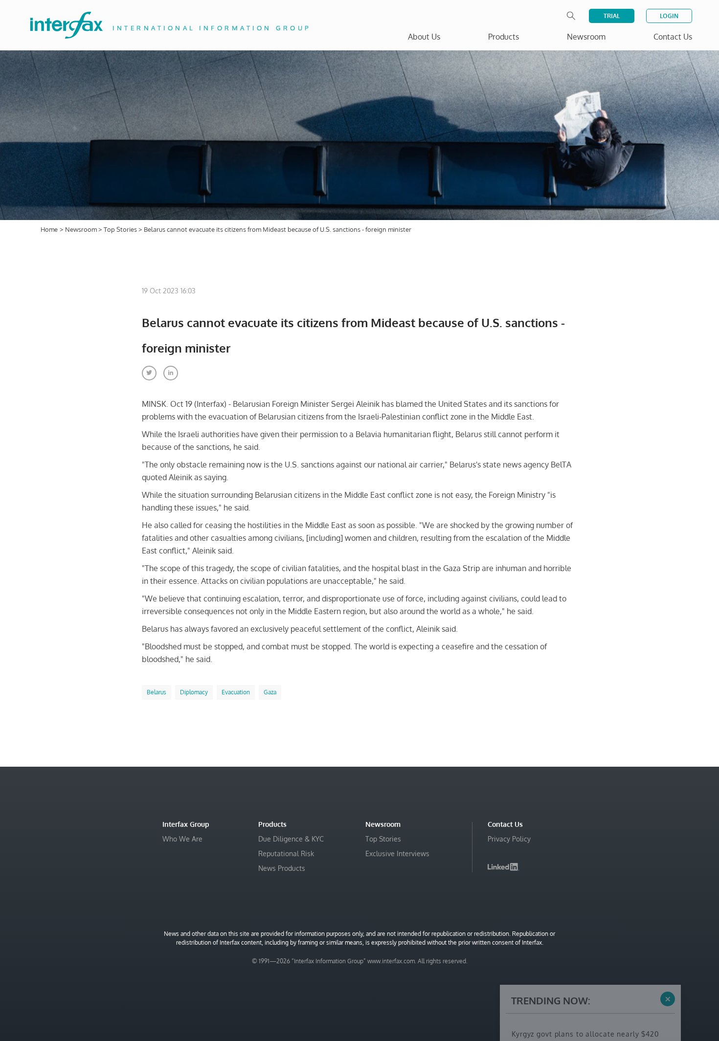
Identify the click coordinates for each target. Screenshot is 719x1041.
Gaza (270, 692)
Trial (612, 16)
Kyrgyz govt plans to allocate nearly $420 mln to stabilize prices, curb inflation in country (585, 951)
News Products (281, 868)
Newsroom (81, 229)
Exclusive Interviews (397, 853)
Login (669, 16)
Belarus (156, 692)
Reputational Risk (286, 853)
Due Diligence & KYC (291, 839)
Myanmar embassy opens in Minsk (572, 976)
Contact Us (672, 37)
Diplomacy (194, 692)
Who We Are (182, 839)
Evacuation (236, 692)
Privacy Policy (509, 839)
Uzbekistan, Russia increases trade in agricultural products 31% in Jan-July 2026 (586, 995)
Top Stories (121, 229)
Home (49, 229)
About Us (424, 37)
